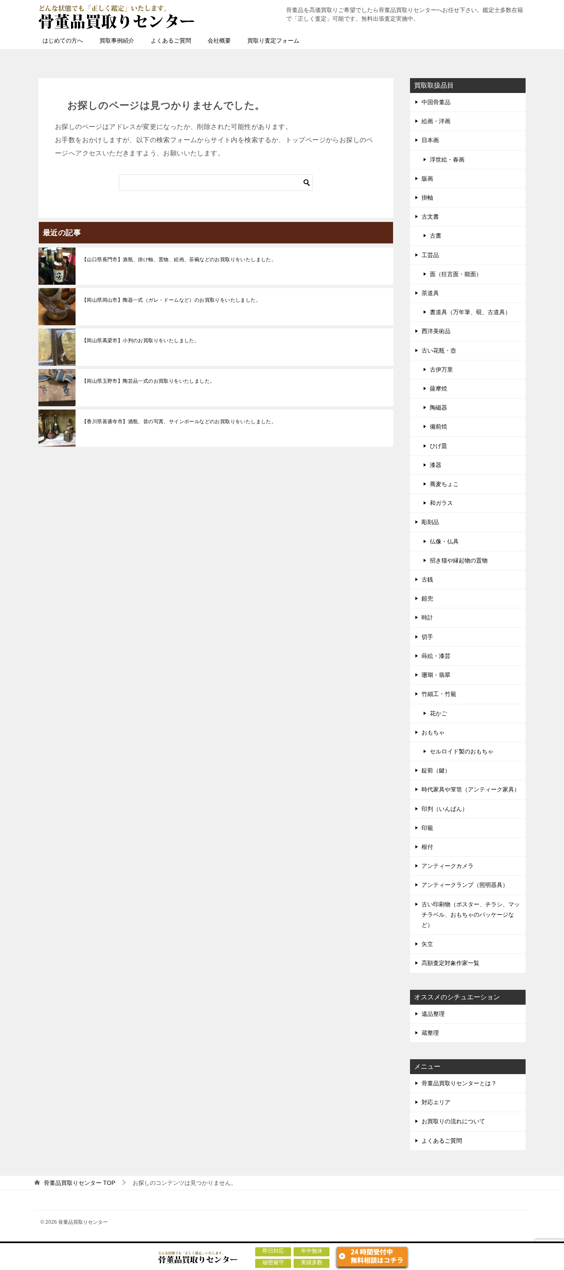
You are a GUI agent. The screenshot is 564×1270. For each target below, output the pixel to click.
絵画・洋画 (436, 121)
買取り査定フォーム (273, 40)
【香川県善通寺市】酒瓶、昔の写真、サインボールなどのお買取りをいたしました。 (179, 421)
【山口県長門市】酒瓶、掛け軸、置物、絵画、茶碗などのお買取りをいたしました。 (179, 259)
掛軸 (427, 197)
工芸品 (430, 255)
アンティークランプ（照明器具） (465, 885)
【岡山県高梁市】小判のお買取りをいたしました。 (140, 340)
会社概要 (219, 40)
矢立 (427, 944)
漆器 (435, 465)
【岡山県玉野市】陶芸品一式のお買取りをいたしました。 (148, 381)
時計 (427, 617)
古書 (435, 235)
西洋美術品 (436, 331)
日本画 (430, 140)
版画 (427, 178)
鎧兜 (427, 598)
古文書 (430, 216)
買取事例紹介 (117, 40)
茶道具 (430, 293)
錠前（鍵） (436, 770)
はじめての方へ (63, 40)
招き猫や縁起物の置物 (459, 560)
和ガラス (441, 503)
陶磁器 (438, 407)
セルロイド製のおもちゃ (461, 751)
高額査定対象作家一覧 (450, 963)
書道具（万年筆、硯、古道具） (470, 312)
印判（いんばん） (445, 808)
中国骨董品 (436, 102)
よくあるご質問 (171, 40)
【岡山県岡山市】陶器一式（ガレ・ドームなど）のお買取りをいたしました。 (171, 300)
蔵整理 (430, 1032)
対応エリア (436, 1102)
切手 (427, 637)
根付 (427, 846)
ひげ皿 (438, 446)
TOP (79, 1182)
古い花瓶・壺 (439, 350)
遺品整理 (433, 1013)
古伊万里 (441, 369)
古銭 (427, 579)
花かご (438, 713)
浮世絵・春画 (447, 159)
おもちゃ (433, 732)
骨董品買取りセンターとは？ (459, 1083)
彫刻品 (430, 522)
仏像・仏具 (444, 541)
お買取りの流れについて (453, 1121)
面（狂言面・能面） (456, 274)
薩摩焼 (438, 388)
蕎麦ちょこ (444, 484)
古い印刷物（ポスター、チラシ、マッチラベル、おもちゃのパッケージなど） (471, 914)
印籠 (427, 827)
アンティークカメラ (448, 866)
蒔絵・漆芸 (436, 656)
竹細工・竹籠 (439, 694)
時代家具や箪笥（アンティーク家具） (471, 789)
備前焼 (438, 426)
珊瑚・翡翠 (436, 675)
